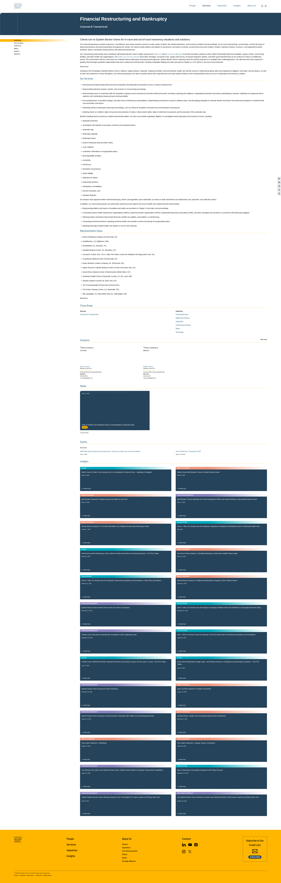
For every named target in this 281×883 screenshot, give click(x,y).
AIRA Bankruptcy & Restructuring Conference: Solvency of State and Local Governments (110, 451)
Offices (124, 854)
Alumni (124, 858)
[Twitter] (189, 853)
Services (206, 5)
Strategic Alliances (129, 861)
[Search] (262, 6)
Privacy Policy (30, 875)
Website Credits (48, 875)
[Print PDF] (279, 189)
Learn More (84, 432)
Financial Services (182, 314)
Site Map (16, 875)
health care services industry (128, 57)
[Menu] (265, 6)
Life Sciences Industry (183, 325)
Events (16, 51)
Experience (126, 847)
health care (157, 54)
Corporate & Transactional (89, 314)
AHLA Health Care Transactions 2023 (188, 451)
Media (16, 48)
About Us (251, 5)
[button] (279, 178)
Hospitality (179, 321)
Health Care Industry (183, 318)
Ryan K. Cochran (84, 366)
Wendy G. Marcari (148, 366)
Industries (222, 5)
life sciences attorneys (173, 54)
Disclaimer (22, 875)
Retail (178, 328)
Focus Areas (19, 43)
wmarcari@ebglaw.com (149, 378)
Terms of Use (39, 875)
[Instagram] (184, 853)
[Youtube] (190, 846)
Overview (17, 40)
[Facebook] (196, 846)
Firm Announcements (129, 851)
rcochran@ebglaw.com (86, 378)
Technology (180, 332)
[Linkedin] (184, 846)
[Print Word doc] (279, 193)
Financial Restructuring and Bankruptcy (91, 372)
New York (146, 374)
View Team (263, 339)
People (192, 5)
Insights (237, 5)
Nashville (82, 374)
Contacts (17, 45)
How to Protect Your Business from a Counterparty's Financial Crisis (108, 425)
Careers (125, 844)
